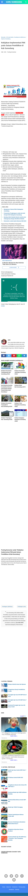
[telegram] (24, 355)
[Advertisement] (14, 20)
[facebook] (3, 355)
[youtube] (16, 876)
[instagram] (22, 876)
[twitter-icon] (11, 876)
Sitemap (17, 889)
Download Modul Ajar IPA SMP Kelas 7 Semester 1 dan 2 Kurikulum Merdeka (17, 838)
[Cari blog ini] (26, 2)
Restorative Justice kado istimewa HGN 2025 (15, 221)
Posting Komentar (11, 52)
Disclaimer (11, 889)
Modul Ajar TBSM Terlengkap (15, 807)
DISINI (3, 306)
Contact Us (14, 887)
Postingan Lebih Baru (7, 606)
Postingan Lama (22, 606)
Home (3, 887)
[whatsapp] (19, 355)
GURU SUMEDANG (14, 2)
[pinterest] (14, 355)
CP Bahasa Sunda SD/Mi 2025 (15, 777)
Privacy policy (22, 887)
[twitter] (8, 355)
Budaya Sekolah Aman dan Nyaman (17, 684)
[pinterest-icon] (14, 880)
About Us (8, 887)
